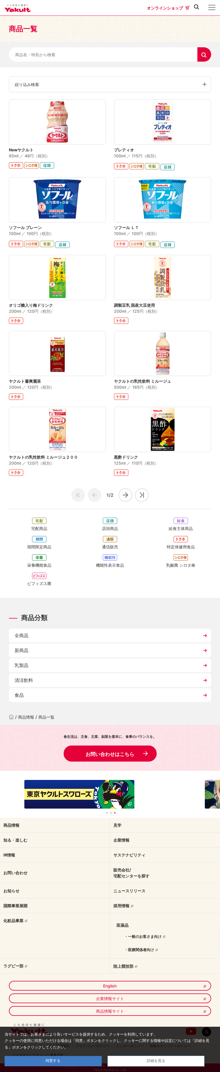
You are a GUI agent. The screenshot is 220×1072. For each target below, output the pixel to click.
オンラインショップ (165, 7)
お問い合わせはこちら (110, 754)
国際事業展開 (15, 905)
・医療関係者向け (139, 949)
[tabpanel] (109, 794)
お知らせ (11, 890)
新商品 (21, 650)
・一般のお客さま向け (143, 936)
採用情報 (121, 905)
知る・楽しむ (15, 840)
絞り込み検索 (27, 84)
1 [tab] (107, 813)
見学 (117, 825)
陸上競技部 (123, 966)
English (110, 985)
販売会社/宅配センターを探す (131, 872)
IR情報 (9, 854)
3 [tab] (115, 813)
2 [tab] (111, 813)
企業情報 (121, 840)
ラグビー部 (13, 965)
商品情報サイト (110, 1011)
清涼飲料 (24, 680)
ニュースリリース (129, 890)
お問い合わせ (15, 872)
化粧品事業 (13, 920)
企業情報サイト (110, 998)
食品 (19, 695)
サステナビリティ (129, 854)
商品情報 (26, 717)
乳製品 (21, 665)
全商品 (21, 635)
